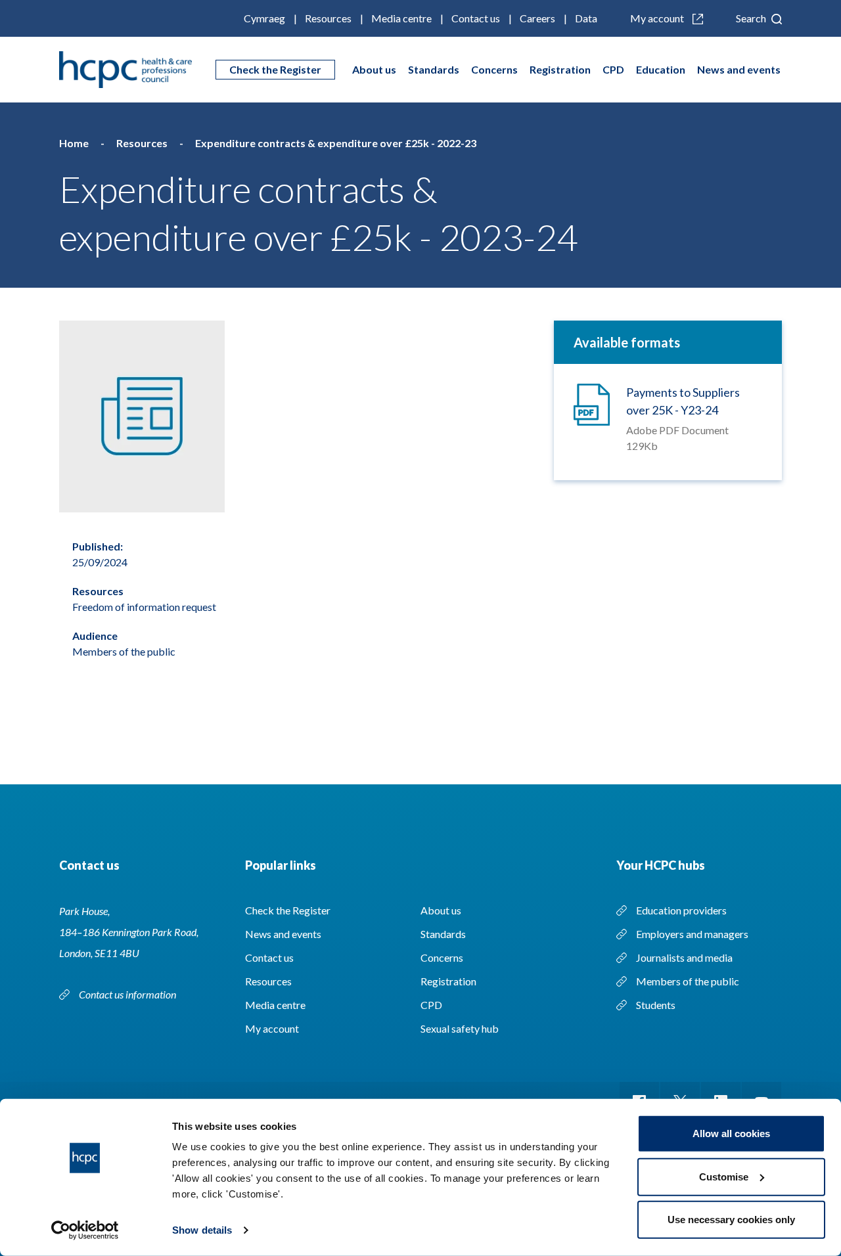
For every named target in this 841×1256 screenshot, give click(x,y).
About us (374, 69)
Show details (202, 1230)
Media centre (401, 18)
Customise (723, 1176)
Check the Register (275, 69)
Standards (433, 69)
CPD (613, 69)
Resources (328, 18)
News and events (739, 69)
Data (586, 18)
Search (752, 18)
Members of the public (687, 981)
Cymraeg (264, 18)
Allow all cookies (731, 1133)
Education (660, 69)
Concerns (494, 69)
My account (658, 18)
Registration (560, 69)
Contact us (475, 18)
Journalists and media (684, 957)
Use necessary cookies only (731, 1219)
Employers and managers (692, 934)
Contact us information (128, 994)
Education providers (681, 910)
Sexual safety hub (459, 1028)
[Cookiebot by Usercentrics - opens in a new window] (85, 1230)
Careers (537, 18)
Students (655, 1004)
